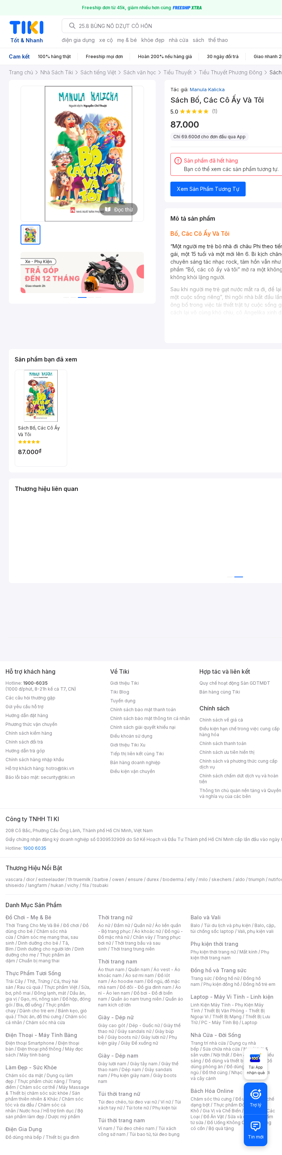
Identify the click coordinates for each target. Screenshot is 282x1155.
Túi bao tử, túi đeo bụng (154, 1134)
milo (203, 879)
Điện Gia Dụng (24, 1129)
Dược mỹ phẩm (64, 1116)
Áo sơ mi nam (139, 975)
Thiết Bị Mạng (227, 1016)
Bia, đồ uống (29, 1005)
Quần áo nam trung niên (136, 999)
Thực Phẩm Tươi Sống (33, 973)
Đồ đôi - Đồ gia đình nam (145, 987)
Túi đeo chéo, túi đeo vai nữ (127, 1102)
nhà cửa (178, 40)
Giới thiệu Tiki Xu (127, 745)
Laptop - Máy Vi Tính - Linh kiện (232, 997)
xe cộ (106, 40)
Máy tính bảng (34, 1055)
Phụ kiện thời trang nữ (213, 952)
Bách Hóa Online (212, 1091)
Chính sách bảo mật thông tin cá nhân (150, 718)
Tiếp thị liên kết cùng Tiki (137, 753)
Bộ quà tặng (221, 1128)
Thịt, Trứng (38, 981)
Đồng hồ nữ (227, 978)
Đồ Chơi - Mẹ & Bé (28, 917)
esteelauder (51, 879)
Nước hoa (29, 1110)
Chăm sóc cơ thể (37, 1087)
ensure (135, 879)
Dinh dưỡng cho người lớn (44, 949)
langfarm (37, 885)
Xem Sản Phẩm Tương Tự (208, 189)
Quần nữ (142, 925)
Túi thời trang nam (121, 1120)
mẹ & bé (127, 40)
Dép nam (131, 1069)
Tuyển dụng (122, 700)
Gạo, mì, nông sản (40, 999)
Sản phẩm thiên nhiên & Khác (43, 1096)
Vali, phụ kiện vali (256, 931)
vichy (73, 885)
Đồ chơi (71, 925)
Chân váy (143, 937)
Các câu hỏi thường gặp (30, 698)
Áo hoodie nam (127, 981)
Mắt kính (248, 952)
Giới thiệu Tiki (124, 683)
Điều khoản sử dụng (131, 736)
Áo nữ (104, 925)
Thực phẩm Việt (60, 987)
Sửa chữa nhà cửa (221, 1049)
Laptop (249, 1022)
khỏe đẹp (152, 40)
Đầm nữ (122, 925)
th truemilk (79, 879)
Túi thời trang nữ (119, 1094)
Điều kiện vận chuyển (132, 771)
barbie (101, 879)
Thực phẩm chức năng (41, 1081)
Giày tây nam (144, 1063)
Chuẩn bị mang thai (39, 960)
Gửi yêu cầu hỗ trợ (24, 706)
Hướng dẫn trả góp (25, 750)
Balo (195, 925)
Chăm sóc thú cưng (211, 1099)
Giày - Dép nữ (116, 1017)
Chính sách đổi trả (24, 742)
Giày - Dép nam (118, 1055)
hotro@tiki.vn (60, 768)
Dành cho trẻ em (36, 1010)
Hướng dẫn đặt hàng (27, 715)
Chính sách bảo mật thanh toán (143, 709)
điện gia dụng (78, 40)
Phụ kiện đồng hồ (221, 984)
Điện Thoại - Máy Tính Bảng (41, 1035)
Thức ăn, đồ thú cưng (39, 1016)
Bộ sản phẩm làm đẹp (44, 1113)
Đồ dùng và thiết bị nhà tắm (234, 1060)
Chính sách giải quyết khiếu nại (143, 727)
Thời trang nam (117, 961)
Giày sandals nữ (134, 1031)
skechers (222, 879)
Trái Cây (14, 981)
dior (30, 879)
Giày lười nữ (153, 1037)
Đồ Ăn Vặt (213, 1116)
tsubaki (100, 885)
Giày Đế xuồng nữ (139, 1043)
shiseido (15, 885)
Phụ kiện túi (164, 1108)
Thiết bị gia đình (62, 1137)
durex (153, 879)
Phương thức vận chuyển (31, 724)
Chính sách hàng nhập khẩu (35, 759)
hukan (57, 885)
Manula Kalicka (207, 89)
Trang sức (201, 978)
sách (198, 40)
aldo (240, 879)
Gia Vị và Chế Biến (222, 1110)
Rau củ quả (28, 987)
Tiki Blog (119, 692)
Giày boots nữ (122, 1037)
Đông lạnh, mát (50, 993)
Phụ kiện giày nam (130, 1075)
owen (118, 879)
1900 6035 (34, 848)
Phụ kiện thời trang (214, 944)
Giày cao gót (111, 1025)
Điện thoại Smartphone (30, 1043)
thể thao (218, 40)
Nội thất (221, 1055)
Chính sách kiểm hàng (29, 733)
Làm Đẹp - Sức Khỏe (31, 1067)
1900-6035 (35, 683)
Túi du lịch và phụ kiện (227, 925)
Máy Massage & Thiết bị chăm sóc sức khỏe (47, 1090)
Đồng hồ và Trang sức (218, 970)
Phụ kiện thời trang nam (230, 954)
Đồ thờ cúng (215, 1072)
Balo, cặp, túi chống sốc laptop (233, 928)
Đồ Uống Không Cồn (228, 1122)
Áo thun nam (111, 969)
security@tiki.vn (58, 777)
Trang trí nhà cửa (208, 1043)
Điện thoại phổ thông (39, 1049)
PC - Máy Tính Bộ (219, 1022)
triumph (257, 879)
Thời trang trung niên (133, 949)
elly (191, 879)
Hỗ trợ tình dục (58, 1110)
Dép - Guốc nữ (144, 1025)
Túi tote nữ (137, 1108)
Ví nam (105, 1128)
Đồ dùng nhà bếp (24, 1137)
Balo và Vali (206, 917)
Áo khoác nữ (147, 931)
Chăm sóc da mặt (24, 1075)
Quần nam (139, 969)
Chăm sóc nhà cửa (45, 1022)
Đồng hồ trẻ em (259, 984)
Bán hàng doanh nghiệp (135, 762)
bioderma (173, 879)
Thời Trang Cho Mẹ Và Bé (32, 925)
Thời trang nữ (115, 917)
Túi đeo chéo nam (135, 1128)
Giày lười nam (112, 1063)
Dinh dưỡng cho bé (38, 943)
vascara (14, 879)
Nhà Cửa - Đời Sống (216, 1035)
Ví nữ (165, 1102)
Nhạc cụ (240, 1072)
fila (85, 885)
